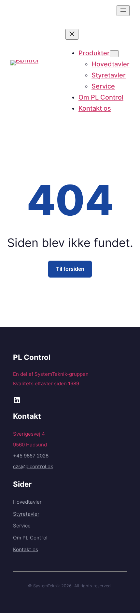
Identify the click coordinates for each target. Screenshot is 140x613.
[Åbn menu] (123, 10)
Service (22, 526)
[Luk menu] (71, 34)
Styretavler (26, 514)
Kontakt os (25, 549)
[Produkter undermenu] (114, 53)
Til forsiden (70, 269)
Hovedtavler (27, 502)
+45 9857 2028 (31, 456)
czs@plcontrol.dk (33, 466)
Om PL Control (30, 538)
